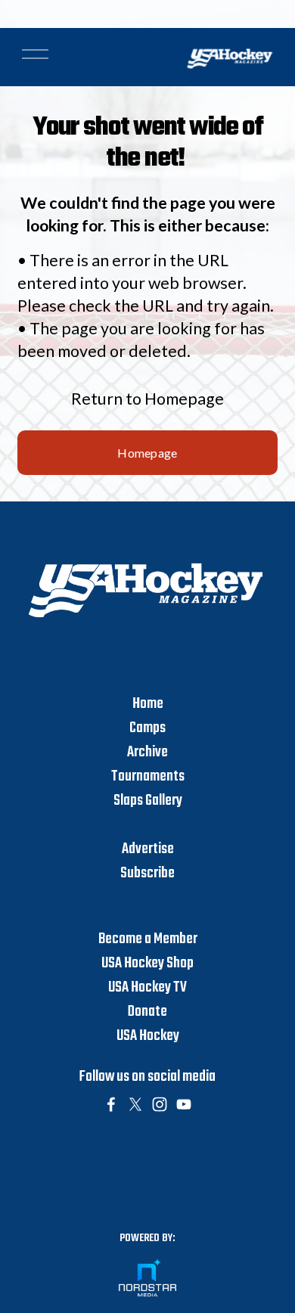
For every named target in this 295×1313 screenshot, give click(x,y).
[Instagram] (159, 1104)
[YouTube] (183, 1104)
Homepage (147, 452)
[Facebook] (111, 1104)
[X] (135, 1104)
